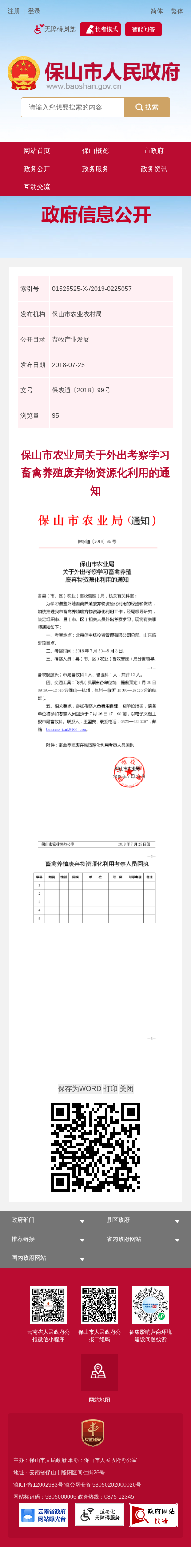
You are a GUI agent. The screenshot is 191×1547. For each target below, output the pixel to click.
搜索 (152, 107)
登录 (34, 11)
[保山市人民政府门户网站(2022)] (95, 72)
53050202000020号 (116, 1485)
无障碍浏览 (60, 29)
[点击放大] (95, 1148)
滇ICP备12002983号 (38, 1485)
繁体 (177, 11)
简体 (157, 11)
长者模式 (106, 29)
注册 (14, 11)
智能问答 (143, 29)
